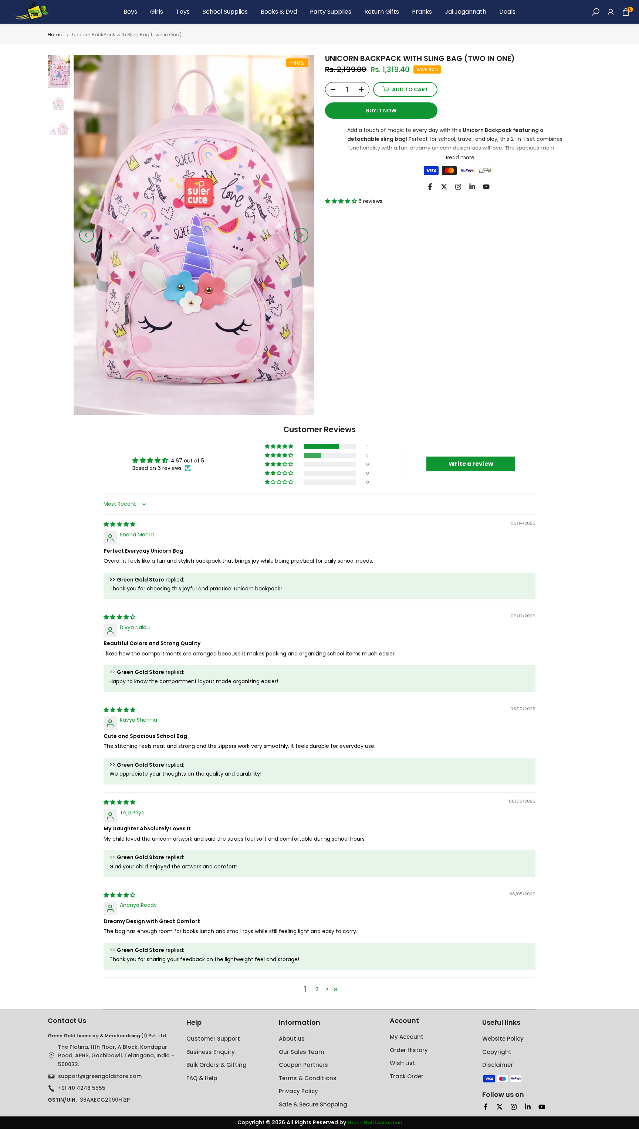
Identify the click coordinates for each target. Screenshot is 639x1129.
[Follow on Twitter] (444, 186)
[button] (341, 201)
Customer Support (213, 1038)
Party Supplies (330, 11)
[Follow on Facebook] (430, 186)
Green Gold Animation (375, 1122)
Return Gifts (381, 11)
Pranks (422, 11)
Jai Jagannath (465, 11)
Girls (156, 11)
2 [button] (316, 989)
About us (292, 1038)
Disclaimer (497, 1065)
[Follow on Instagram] (458, 186)
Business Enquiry (210, 1052)
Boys (130, 11)
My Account (406, 1037)
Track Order (406, 1076)
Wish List (402, 1063)
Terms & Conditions (308, 1078)
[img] (119, 524)
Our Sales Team (301, 1052)
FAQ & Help (201, 1078)
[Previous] (86, 235)
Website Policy (503, 1038)
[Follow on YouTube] (486, 186)
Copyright (496, 1052)
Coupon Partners (303, 1065)
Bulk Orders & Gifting (216, 1065)
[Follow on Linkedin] (472, 186)
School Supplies (225, 11)
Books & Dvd (279, 11)
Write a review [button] (471, 464)
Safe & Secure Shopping (313, 1104)
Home (55, 34)
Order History (409, 1050)
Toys (183, 11)
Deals (507, 11)
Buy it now (381, 110)
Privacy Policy (298, 1091)
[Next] (301, 235)
